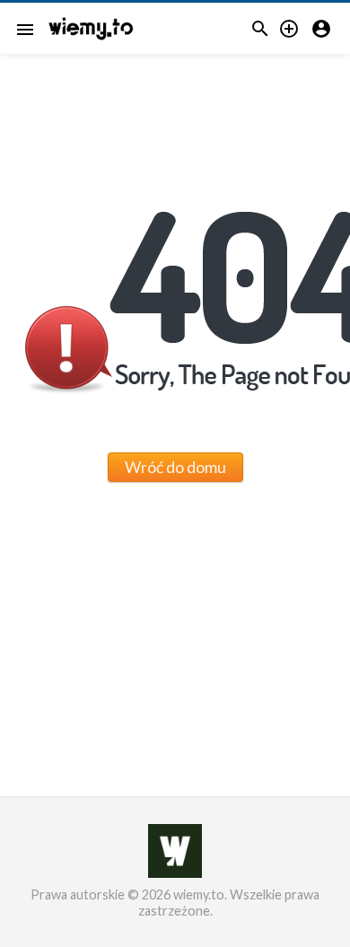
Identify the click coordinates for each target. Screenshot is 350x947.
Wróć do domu (175, 467)
